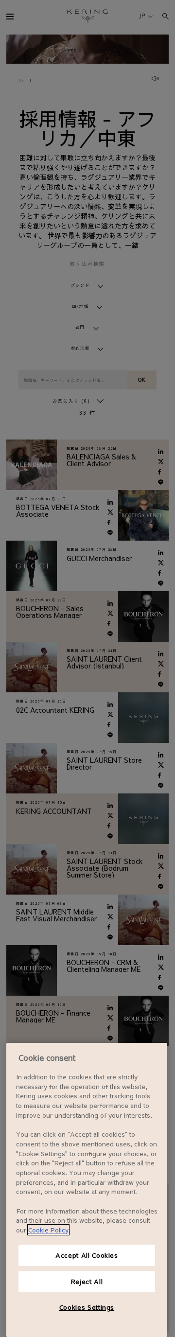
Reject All (87, 1281)
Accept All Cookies (86, 1255)
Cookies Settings (87, 1307)
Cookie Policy (48, 1229)
